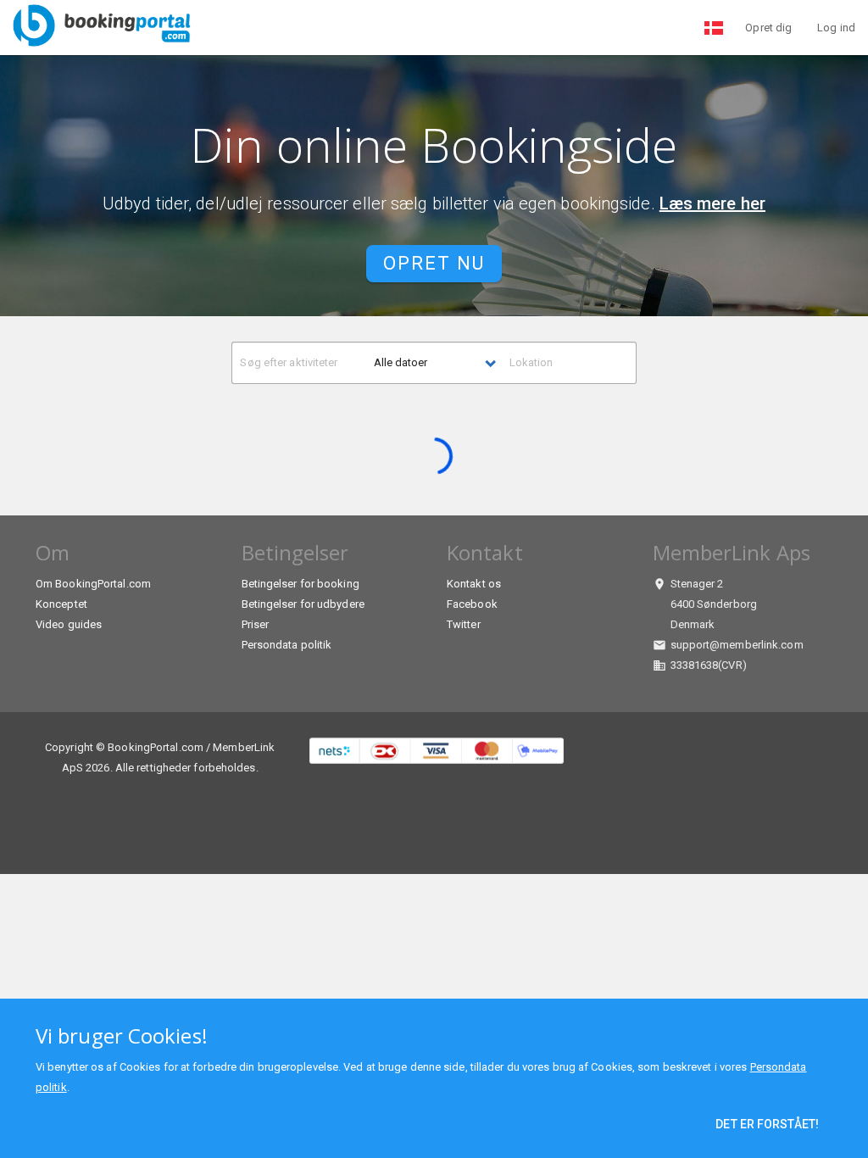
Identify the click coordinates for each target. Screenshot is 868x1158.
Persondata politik (287, 644)
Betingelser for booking (300, 583)
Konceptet (61, 604)
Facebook (472, 604)
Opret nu (434, 263)
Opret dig (768, 27)
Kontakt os (474, 583)
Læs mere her (712, 203)
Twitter (464, 624)
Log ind (836, 27)
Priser (256, 624)
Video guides (69, 624)
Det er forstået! (767, 1124)
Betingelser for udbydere (303, 604)
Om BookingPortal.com (93, 583)
